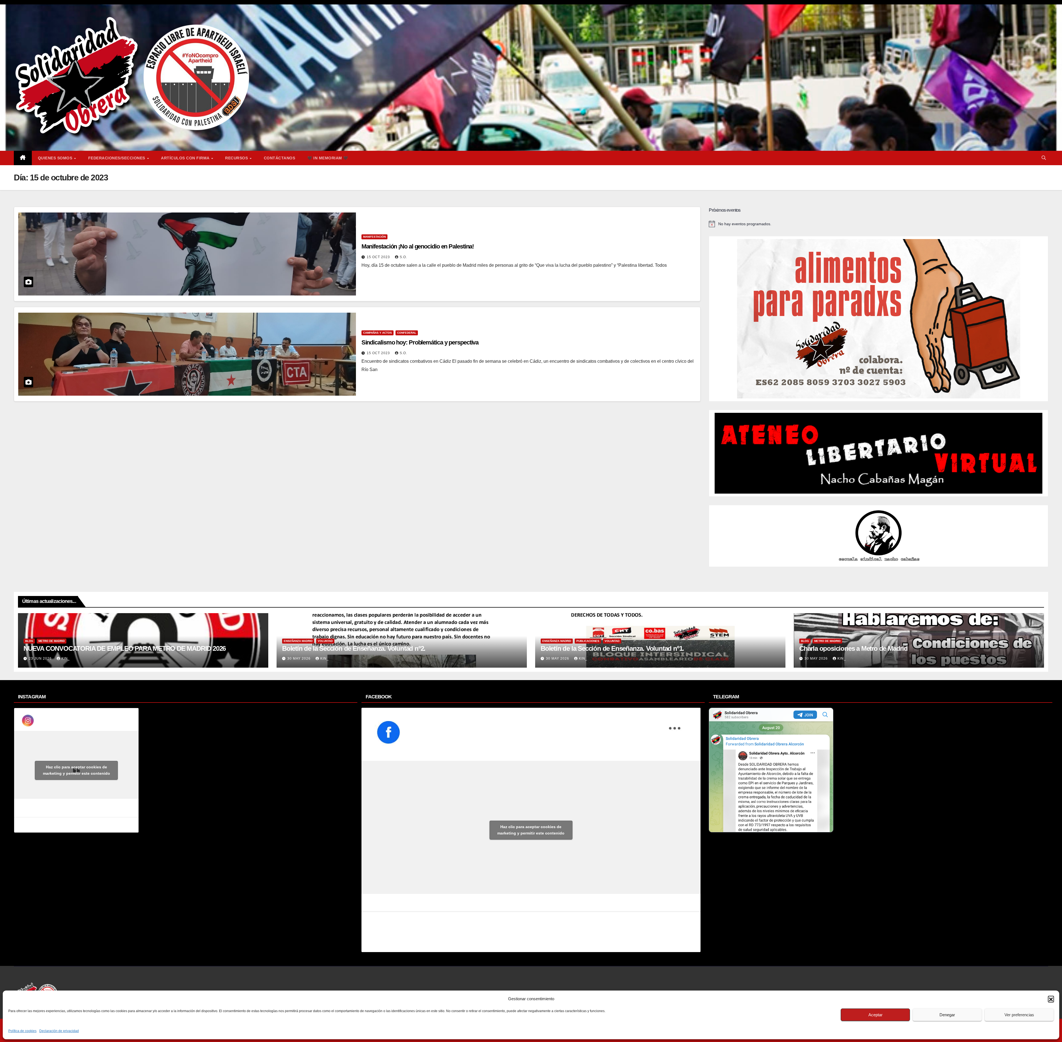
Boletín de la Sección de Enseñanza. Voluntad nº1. (612, 648)
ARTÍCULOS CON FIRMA (185, 158)
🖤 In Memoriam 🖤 (327, 158)
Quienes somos (56, 158)
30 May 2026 (299, 658)
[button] (1051, 999)
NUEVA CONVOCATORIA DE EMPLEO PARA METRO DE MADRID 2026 (125, 648)
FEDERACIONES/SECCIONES (117, 158)
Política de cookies (22, 1031)
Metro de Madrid (51, 640)
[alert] (878, 224)
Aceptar (875, 1014)
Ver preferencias (1019, 1014)
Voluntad (325, 640)
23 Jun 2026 (41, 658)
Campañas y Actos (377, 332)
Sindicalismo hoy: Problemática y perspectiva (420, 342)
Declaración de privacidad (59, 1031)
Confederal (406, 332)
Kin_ (65, 658)
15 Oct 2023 (379, 257)
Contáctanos (279, 158)
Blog (29, 640)
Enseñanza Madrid (298, 640)
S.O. (403, 257)
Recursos (237, 158)
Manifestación (374, 236)
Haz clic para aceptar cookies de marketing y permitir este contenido (76, 770)
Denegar (947, 1014)
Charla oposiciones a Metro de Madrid (853, 648)
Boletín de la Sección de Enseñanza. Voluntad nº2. (353, 648)
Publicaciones (587, 640)
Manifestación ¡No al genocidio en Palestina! (417, 246)
